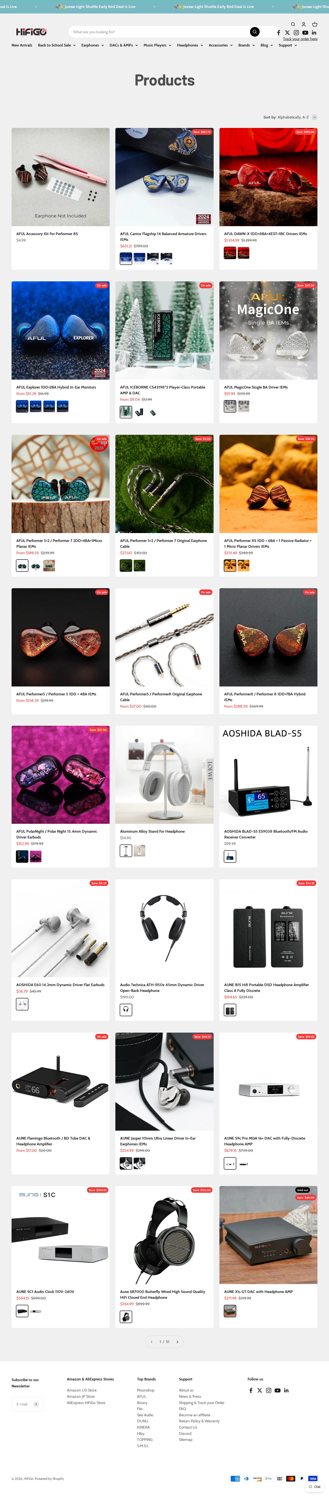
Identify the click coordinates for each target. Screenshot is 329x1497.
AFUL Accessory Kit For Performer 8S (47, 233)
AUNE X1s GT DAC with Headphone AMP (258, 1291)
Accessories (218, 45)
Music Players (155, 45)
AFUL (141, 1396)
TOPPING (145, 1439)
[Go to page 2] (177, 1342)
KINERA (143, 1427)
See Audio (145, 1415)
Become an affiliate (194, 1415)
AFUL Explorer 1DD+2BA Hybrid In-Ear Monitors (56, 387)
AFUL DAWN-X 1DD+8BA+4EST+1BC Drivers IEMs (265, 233)
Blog (264, 45)
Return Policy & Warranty (199, 1421)
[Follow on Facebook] (278, 32)
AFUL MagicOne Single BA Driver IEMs (256, 387)
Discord (185, 1433)
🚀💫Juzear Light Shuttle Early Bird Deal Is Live (73, 6)
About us (186, 1390)
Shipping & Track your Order (201, 1402)
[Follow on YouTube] (305, 32)
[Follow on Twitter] (287, 32)
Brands (244, 45)
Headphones (187, 45)
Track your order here (300, 39)
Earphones (90, 45)
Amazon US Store (82, 1390)
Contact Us (188, 1427)
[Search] (255, 32)
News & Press (190, 1396)
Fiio (140, 1408)
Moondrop (145, 1390)
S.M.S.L (143, 1446)
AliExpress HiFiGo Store (86, 1402)
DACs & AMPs (121, 45)
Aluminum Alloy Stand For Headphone (152, 831)
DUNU (142, 1421)
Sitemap (185, 1439)
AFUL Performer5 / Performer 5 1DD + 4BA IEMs (56, 694)
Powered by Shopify (49, 1479)
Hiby (141, 1433)
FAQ (182, 1408)
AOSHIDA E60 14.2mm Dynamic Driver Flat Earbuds (60, 985)
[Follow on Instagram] (296, 32)
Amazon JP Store (81, 1396)
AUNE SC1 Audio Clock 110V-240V (45, 1291)
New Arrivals (22, 45)
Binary (142, 1402)
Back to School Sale (54, 45)
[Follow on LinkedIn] (314, 32)
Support (285, 45)
